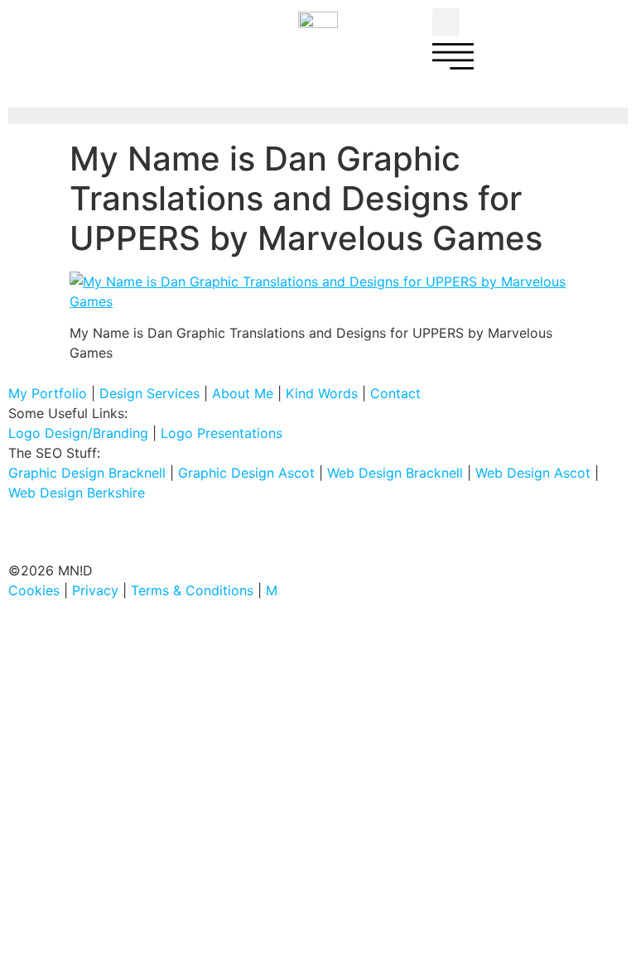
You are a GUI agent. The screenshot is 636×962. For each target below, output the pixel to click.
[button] (446, 22)
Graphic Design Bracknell (87, 472)
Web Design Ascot (532, 472)
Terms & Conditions (192, 590)
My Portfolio (47, 393)
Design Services (149, 393)
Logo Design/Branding (78, 433)
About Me (242, 393)
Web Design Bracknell (395, 472)
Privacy (95, 590)
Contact (395, 393)
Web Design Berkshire (76, 492)
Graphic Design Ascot (246, 472)
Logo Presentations (221, 433)
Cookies (34, 590)
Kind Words (322, 393)
